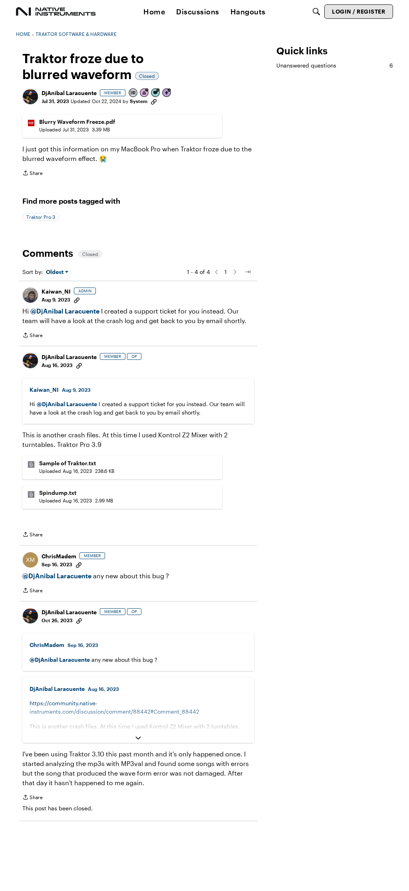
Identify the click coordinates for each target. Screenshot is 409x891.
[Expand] (138, 738)
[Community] (56, 11)
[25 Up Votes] (167, 93)
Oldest (55, 272)
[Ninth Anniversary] (144, 93)
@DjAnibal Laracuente (64, 311)
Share (32, 174)
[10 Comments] (156, 93)
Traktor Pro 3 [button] (40, 217)
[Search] (316, 11)
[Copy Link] (154, 101)
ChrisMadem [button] (59, 556)
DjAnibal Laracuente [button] (69, 92)
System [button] (138, 101)
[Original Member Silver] (133, 93)
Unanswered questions (334, 65)
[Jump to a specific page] (247, 272)
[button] (30, 97)
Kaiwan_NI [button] (56, 291)
